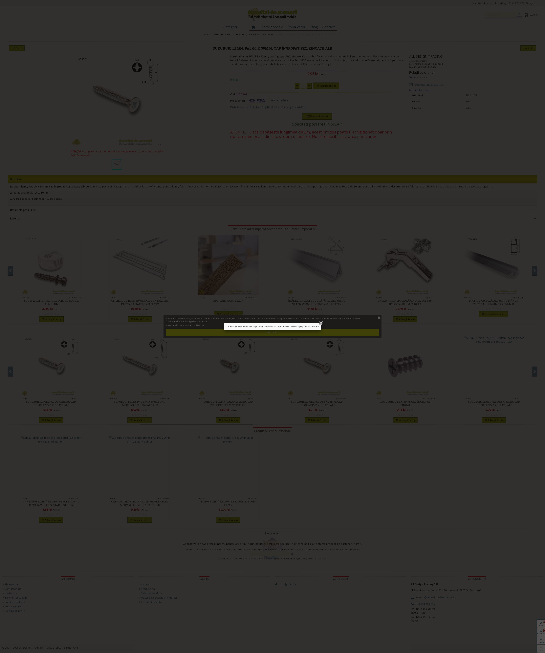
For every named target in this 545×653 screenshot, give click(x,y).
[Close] (320, 323)
